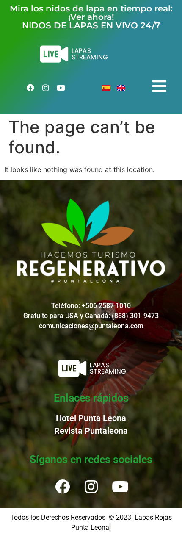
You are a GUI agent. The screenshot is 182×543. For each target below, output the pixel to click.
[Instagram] (45, 87)
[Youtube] (61, 87)
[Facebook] (30, 87)
